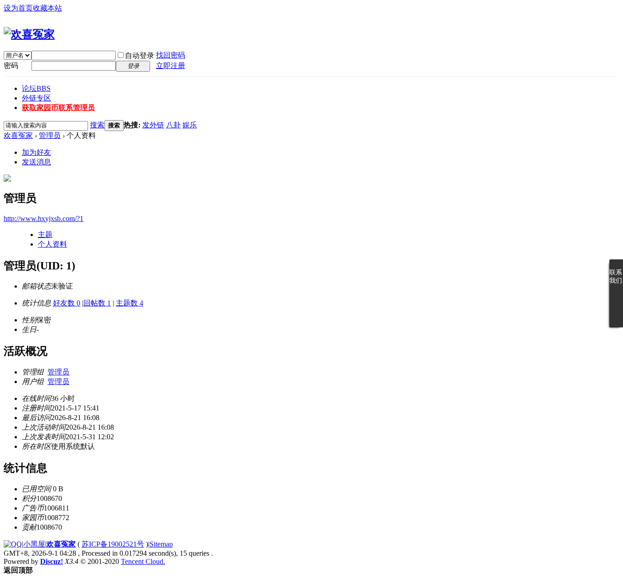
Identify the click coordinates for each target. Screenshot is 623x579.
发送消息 (36, 162)
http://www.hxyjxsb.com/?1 (43, 218)
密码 (11, 65)
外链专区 (36, 98)
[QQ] (13, 544)
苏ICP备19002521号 (113, 544)
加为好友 (36, 152)
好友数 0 (66, 303)
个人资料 (52, 244)
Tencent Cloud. (143, 561)
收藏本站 (47, 8)
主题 (45, 234)
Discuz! (51, 561)
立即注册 (170, 65)
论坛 (36, 88)
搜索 (97, 125)
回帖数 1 (97, 303)
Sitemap (161, 544)
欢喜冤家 (18, 135)
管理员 (50, 135)
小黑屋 (34, 544)
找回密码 (170, 55)
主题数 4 (129, 303)
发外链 (153, 125)
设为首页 (18, 8)
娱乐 (189, 125)
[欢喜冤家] (29, 34)
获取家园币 (58, 107)
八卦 (173, 125)
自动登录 (139, 55)
